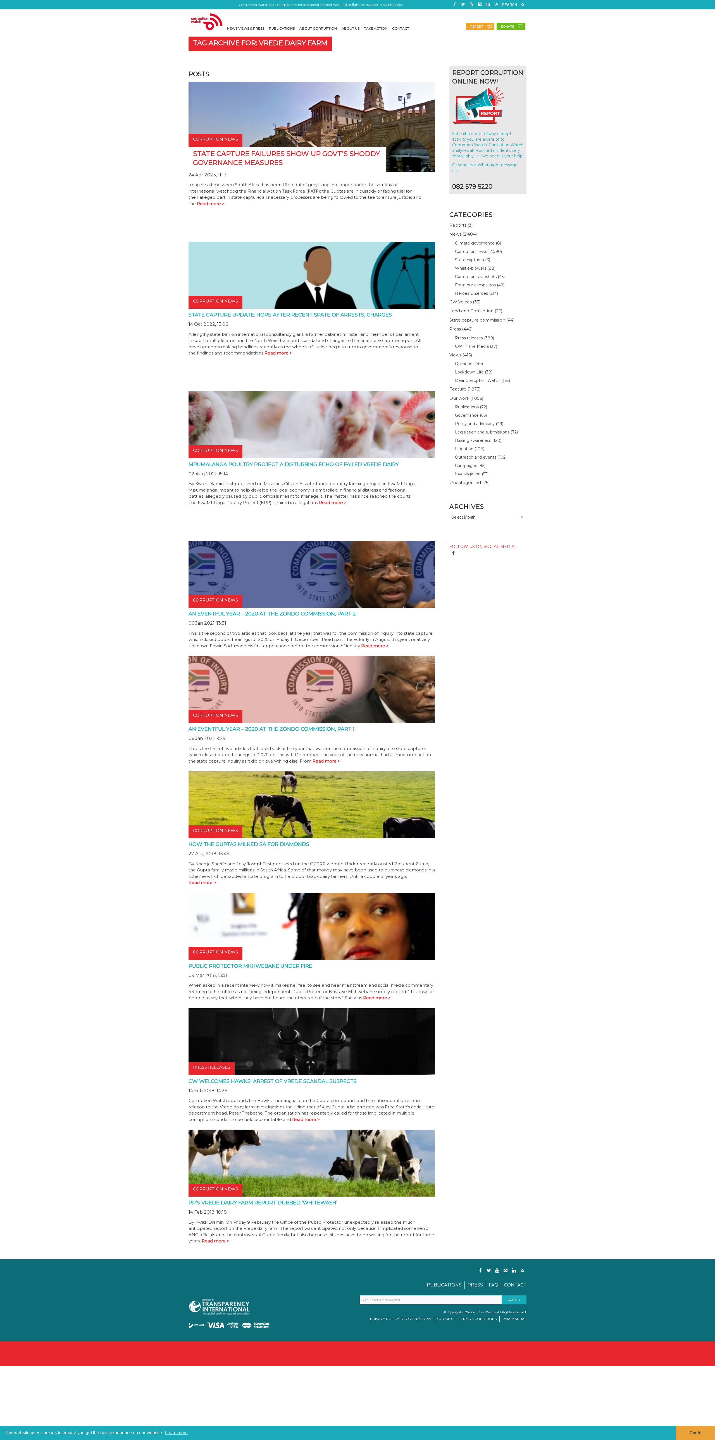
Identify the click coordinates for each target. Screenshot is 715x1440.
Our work (459, 398)
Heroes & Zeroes (471, 293)
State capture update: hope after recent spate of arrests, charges (290, 315)
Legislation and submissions (482, 432)
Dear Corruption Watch (477, 380)
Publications (467, 406)
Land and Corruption (471, 310)
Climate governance (475, 243)
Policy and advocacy (475, 423)
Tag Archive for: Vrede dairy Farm (260, 43)
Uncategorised (465, 482)
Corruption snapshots (476, 276)
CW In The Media (472, 346)
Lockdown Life (469, 372)
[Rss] (496, 4)
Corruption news (471, 251)
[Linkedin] (488, 4)
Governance (467, 415)
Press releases (469, 338)
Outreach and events (475, 457)
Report (476, 26)
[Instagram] (480, 4)
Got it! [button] (696, 1433)
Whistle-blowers (470, 268)
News (455, 234)
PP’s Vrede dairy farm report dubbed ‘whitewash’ (263, 1203)
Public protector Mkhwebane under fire (250, 966)
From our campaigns (475, 284)
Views (455, 355)
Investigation (468, 473)
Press (455, 329)
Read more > (211, 203)
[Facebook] (455, 4)
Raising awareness (473, 440)
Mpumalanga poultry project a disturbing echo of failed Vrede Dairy (294, 464)
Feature (457, 389)
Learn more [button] (176, 1432)
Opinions (463, 363)
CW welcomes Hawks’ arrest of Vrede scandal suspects (273, 1081)
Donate (507, 26)
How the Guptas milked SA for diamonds (249, 844)
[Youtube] (471, 4)
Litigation (464, 448)
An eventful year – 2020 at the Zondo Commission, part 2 (272, 614)
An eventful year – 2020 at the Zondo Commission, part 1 (271, 729)
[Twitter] (463, 4)
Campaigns (466, 465)
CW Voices (460, 302)
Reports (457, 225)
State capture (468, 259)
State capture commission (477, 320)
